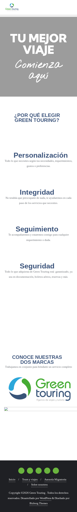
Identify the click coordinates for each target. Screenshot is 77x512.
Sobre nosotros (39, 484)
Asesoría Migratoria (55, 479)
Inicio (12, 479)
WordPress (45, 498)
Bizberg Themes (39, 503)
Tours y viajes (30, 479)
